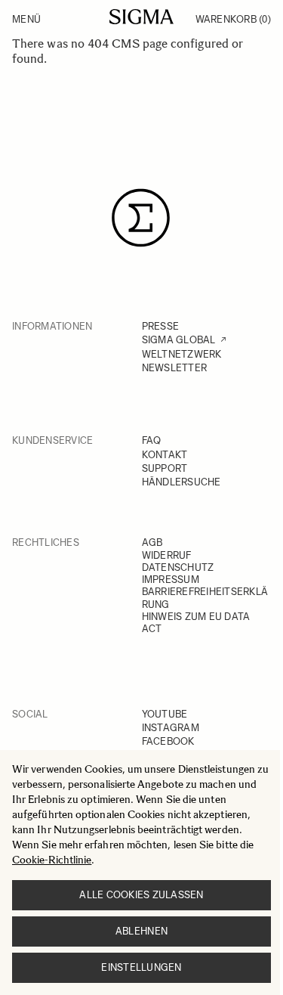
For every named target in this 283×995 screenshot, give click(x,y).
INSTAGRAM (170, 727)
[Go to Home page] (141, 16)
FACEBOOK (168, 741)
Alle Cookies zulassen (141, 894)
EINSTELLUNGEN (141, 967)
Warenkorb (233, 19)
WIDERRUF (167, 555)
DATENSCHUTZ (178, 567)
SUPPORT (165, 468)
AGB (152, 542)
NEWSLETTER (175, 368)
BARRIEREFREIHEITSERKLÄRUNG (205, 597)
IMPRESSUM (170, 579)
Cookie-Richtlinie (51, 860)
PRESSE (161, 326)
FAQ (151, 440)
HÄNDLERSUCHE (181, 482)
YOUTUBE (165, 714)
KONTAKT (165, 454)
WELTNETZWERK (182, 354)
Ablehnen (141, 931)
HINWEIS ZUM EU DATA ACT (196, 622)
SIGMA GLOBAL (179, 340)
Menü (26, 19)
